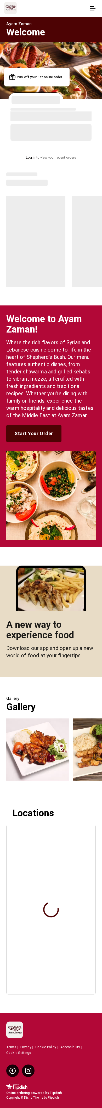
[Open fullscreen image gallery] (37, 749)
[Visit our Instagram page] (28, 1071)
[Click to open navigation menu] (92, 8)
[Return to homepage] (14, 1030)
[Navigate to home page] (45, 8)
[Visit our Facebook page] (12, 1071)
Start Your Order (34, 433)
